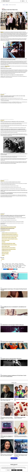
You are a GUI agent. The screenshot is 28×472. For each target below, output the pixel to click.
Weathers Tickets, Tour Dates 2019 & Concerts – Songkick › (8, 243)
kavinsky (3, 265)
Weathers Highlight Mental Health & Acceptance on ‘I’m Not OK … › (9, 244)
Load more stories (14, 458)
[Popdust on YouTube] (22, 1)
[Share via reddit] (9, 269)
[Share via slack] (15, 269)
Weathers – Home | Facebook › (5, 252)
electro (15, 264)
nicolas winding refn (9, 265)
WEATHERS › (3, 255)
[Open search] (26, 1)
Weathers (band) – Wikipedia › (5, 253)
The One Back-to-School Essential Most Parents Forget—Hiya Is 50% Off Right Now (20, 436)
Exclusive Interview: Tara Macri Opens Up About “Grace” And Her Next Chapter (7, 455)
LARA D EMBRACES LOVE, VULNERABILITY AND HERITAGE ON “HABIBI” (13, 307)
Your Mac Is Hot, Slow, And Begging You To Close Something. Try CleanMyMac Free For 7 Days (7, 437)
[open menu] (2, 1)
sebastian (20, 266)
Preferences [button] (14, 468)
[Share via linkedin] (13, 269)
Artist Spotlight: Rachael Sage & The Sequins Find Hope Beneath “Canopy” (14, 289)
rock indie (14, 266)
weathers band (19, 267)
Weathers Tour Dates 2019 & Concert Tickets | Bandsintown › (9, 247)
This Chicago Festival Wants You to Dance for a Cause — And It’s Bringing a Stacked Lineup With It (20, 455)
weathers (16, 267)
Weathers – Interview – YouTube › (5, 240)
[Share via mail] (16, 269)
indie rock (20, 264)
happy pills (17, 264)
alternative (13, 263)
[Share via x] (8, 269)
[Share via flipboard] (12, 269)
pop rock (25, 265)
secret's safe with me (4, 267)
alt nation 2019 (6, 263)
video (13, 267)
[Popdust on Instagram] (24, 1)
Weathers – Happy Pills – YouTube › (6, 246)
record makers (10, 266)
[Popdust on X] (21, 1)
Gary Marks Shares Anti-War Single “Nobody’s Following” (12, 324)
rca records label (6, 266)
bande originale (3, 264)
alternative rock (16, 263)
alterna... (10, 263)
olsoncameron (20, 265)
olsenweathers (16, 265)
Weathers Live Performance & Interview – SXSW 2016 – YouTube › (9, 237)
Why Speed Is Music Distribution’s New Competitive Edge (12, 341)
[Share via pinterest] (11, 269)
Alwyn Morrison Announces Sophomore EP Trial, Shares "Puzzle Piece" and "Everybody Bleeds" (13, 376)
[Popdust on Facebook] (20, 1)
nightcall (13, 265)
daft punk (7, 264)
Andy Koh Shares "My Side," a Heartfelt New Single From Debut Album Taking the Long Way (7, 418)
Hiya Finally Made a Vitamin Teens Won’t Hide (20, 400)
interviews (23, 264)
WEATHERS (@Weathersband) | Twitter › (6, 250)
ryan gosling (17, 266)
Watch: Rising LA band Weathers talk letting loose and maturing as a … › (10, 234)
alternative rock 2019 (21, 263)
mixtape (5, 265)
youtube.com (23, 267)
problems (3, 266)
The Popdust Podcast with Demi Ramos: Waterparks (11, 358)
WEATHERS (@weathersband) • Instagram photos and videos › (9, 249)
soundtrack (8, 267)
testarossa (11, 267)
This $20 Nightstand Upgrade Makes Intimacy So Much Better (20, 418)
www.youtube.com (2, 94)
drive (12, 264)
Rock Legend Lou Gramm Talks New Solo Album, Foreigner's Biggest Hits (7, 400)
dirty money (10, 264)
